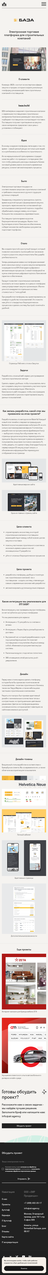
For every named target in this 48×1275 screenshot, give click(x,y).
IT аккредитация (10, 1242)
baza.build (24, 105)
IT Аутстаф (7, 1220)
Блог (4, 1226)
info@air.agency (11, 1116)
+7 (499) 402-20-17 (33, 1203)
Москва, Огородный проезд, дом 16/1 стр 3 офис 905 (34, 1216)
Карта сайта (8, 1236)
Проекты (6, 1204)
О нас (4, 1199)
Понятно (24, 1268)
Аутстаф (6, 1209)
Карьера (6, 1215)
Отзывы (5, 1231)
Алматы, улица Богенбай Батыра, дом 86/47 (35, 1228)
